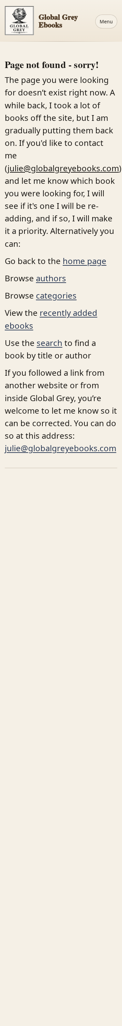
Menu (106, 21)
